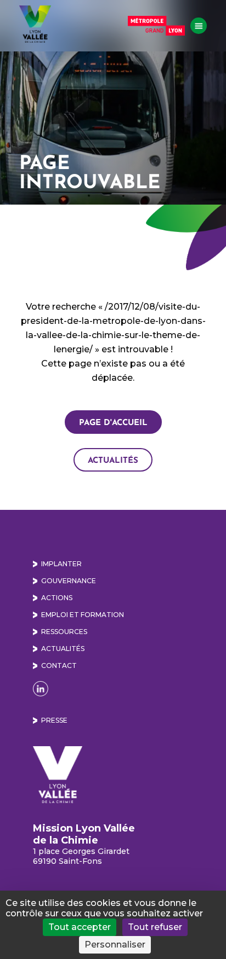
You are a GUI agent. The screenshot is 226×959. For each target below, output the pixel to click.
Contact (59, 665)
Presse (54, 720)
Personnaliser (114, 944)
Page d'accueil (113, 422)
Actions (56, 598)
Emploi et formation (82, 615)
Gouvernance (68, 581)
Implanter (61, 564)
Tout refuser (155, 927)
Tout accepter (79, 927)
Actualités (113, 460)
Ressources (64, 631)
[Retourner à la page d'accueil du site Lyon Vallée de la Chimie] (35, 24)
